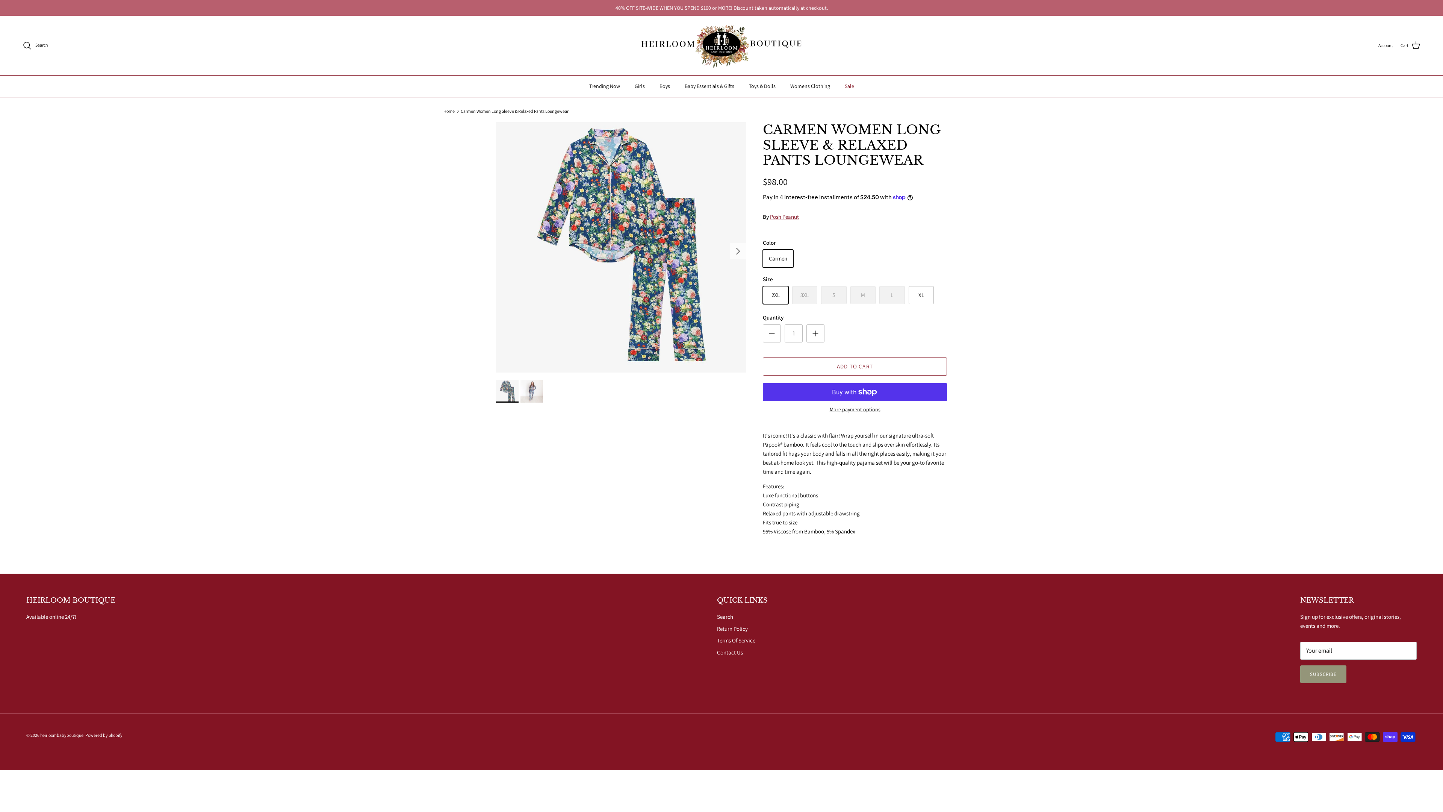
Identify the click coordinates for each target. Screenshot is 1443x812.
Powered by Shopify (104, 735)
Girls (640, 86)
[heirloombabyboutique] (721, 45)
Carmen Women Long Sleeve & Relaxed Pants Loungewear (515, 111)
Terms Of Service (736, 640)
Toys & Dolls (762, 86)
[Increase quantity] (815, 333)
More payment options (855, 409)
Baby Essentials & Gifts (709, 86)
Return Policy (732, 628)
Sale (849, 86)
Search (725, 616)
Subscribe (1323, 674)
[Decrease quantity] (772, 333)
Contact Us (730, 652)
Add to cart (855, 366)
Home (449, 111)
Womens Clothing (810, 86)
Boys (664, 86)
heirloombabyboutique (61, 735)
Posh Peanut (784, 216)
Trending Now (604, 86)
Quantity (773, 317)
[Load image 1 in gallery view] (621, 247)
